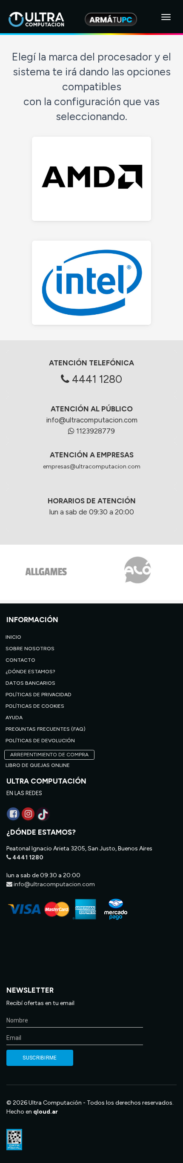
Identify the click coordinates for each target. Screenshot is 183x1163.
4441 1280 (95, 379)
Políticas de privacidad (38, 695)
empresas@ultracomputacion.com (91, 466)
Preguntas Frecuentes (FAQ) (46, 729)
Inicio (13, 637)
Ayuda (14, 718)
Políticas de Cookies (35, 706)
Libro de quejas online (38, 765)
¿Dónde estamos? (30, 672)
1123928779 (94, 431)
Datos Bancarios (30, 683)
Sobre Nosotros (30, 649)
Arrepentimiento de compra (49, 755)
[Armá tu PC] (111, 19)
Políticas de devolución (40, 741)
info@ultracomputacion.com (91, 420)
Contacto (20, 660)
